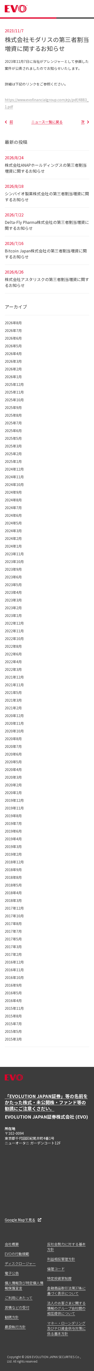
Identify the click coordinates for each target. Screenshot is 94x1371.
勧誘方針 (12, 1317)
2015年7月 (13, 1023)
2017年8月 (13, 923)
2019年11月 (14, 808)
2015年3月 (13, 1039)
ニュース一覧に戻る (47, 121)
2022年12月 (14, 623)
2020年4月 (13, 769)
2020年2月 (13, 784)
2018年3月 (13, 900)
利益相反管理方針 (61, 1258)
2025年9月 (13, 407)
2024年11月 (14, 476)
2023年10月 (14, 561)
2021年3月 (13, 700)
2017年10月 (14, 915)
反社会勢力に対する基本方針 (66, 1247)
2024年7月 (13, 507)
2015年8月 (13, 1015)
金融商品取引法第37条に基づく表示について (66, 1291)
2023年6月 (13, 576)
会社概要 (12, 1244)
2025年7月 (13, 422)
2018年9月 (13, 869)
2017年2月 (13, 954)
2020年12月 (14, 715)
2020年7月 (13, 746)
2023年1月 (13, 615)
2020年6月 (13, 754)
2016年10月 (14, 977)
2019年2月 (13, 854)
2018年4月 (13, 892)
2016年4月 (13, 1000)
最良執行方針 (15, 1326)
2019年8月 (13, 815)
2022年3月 (13, 669)
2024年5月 (13, 523)
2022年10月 (14, 638)
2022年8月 (13, 646)
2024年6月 (13, 515)
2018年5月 (13, 885)
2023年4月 (13, 592)
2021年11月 (14, 684)
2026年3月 (13, 361)
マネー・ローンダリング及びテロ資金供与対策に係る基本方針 (66, 1328)
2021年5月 (13, 692)
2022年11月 (14, 630)
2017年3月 (13, 946)
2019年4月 (13, 838)
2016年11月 (14, 969)
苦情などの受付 (17, 1307)
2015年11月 (14, 1008)
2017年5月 (13, 938)
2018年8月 (13, 877)
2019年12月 (14, 800)
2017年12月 (14, 908)
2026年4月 (13, 353)
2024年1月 (13, 546)
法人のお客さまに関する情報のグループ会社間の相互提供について (66, 1308)
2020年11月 (14, 723)
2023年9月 (13, 569)
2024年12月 (14, 469)
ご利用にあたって (19, 1297)
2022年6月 (13, 653)
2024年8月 (13, 499)
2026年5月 (13, 345)
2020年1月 (13, 792)
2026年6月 (13, 338)
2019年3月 (13, 846)
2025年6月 (13, 430)
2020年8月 (13, 738)
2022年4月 (13, 661)
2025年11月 (14, 392)
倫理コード (56, 1268)
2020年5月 (13, 761)
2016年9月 (13, 985)
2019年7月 (13, 823)
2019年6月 (13, 831)
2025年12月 (14, 384)
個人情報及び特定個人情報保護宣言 (24, 1285)
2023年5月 (13, 584)
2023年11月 (14, 553)
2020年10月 (14, 730)
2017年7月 (13, 931)
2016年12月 (14, 962)
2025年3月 (13, 446)
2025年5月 (13, 438)
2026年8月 (13, 322)
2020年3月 (13, 777)
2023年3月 (13, 600)
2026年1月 (13, 376)
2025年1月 (13, 461)
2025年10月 (14, 399)
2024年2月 (13, 538)
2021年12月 (14, 677)
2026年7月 (13, 330)
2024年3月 (13, 530)
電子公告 (12, 1273)
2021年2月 (13, 707)
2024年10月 (14, 484)
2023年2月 (13, 607)
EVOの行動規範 (17, 1253)
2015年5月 (13, 1031)
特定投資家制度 (59, 1278)
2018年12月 (14, 861)
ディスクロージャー (20, 1263)
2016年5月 (13, 992)
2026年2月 (13, 368)
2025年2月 (13, 453)
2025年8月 (13, 415)
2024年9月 (13, 492)
